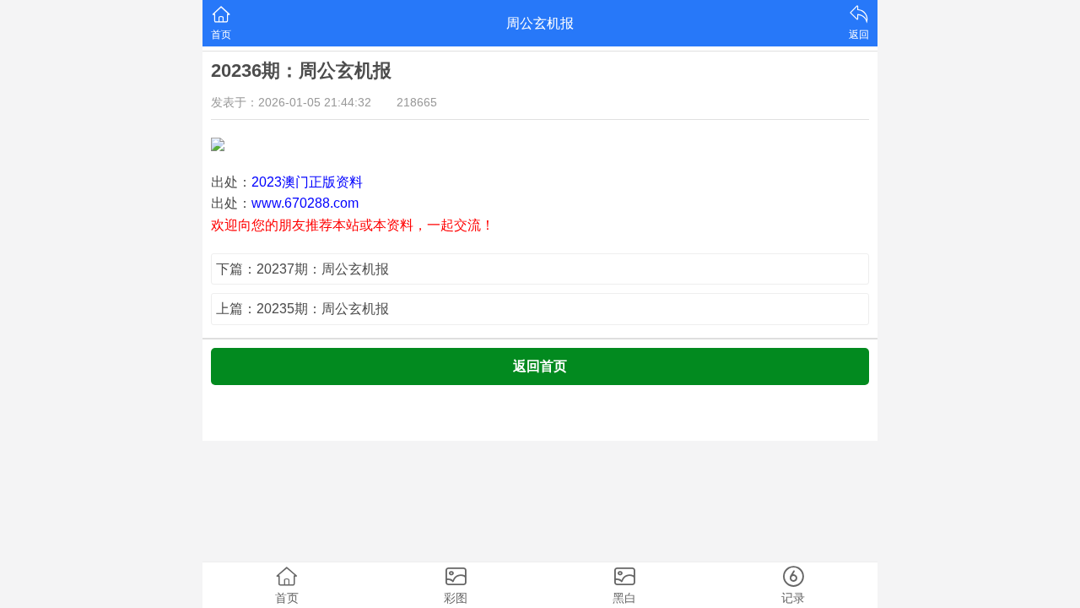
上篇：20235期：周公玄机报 (302, 308)
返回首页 (540, 366)
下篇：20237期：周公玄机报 (302, 269)
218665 (417, 102)
